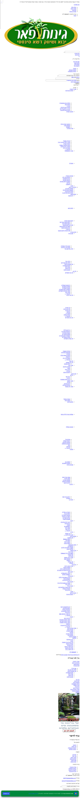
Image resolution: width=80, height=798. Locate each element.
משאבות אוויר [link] (66, 578)
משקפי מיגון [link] (70, 635)
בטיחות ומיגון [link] (70, 629)
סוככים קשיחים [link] (66, 442)
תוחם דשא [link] (70, 208)
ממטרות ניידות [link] (66, 148)
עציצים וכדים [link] (70, 464)
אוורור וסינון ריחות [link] (68, 566)
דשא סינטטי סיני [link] (66, 223)
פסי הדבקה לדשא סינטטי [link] (64, 230)
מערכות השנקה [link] (66, 588)
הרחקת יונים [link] (67, 618)
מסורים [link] (68, 354)
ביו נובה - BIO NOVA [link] (64, 614)
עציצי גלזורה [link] (67, 478)
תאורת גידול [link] (70, 586)
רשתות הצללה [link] (66, 441)
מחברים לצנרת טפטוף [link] (65, 145)
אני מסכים (6, 793)
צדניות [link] (68, 382)
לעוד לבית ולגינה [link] (68, 535)
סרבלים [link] (71, 563)
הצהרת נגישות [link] (72, 11)
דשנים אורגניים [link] (66, 608)
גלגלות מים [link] (67, 104)
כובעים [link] (68, 560)
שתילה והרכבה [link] (69, 643)
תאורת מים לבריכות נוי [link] (67, 193)
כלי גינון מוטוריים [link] (69, 317)
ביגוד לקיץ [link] (70, 556)
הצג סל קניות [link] (76, 61)
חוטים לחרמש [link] (66, 372)
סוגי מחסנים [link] (70, 537)
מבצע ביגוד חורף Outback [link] (67, 553)
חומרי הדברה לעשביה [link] (65, 622)
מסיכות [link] (71, 632)
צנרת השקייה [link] (70, 128)
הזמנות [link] (74, 68)
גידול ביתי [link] (74, 564)
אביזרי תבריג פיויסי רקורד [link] (64, 142)
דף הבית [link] (77, 654)
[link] (1, 1)
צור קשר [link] (74, 756)
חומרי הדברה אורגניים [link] (65, 619)
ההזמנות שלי (76, 75)
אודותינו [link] (74, 754)
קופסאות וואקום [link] (66, 574)
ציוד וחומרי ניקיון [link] (69, 649)
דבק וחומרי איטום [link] (69, 646)
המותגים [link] (74, 10)
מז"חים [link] (68, 183)
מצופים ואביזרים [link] (69, 188)
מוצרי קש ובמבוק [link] (69, 386)
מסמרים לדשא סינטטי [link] (64, 226)
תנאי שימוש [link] (73, 761)
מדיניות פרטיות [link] (72, 771)
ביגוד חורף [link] (70, 552)
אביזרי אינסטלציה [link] (69, 150)
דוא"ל (78, 78)
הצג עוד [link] (67, 149)
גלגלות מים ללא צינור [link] (65, 110)
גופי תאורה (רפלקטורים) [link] (64, 587)
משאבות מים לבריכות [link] (68, 190)
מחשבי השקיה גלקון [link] (65, 124)
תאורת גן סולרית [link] (66, 512)
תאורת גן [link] (71, 499)
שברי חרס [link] (67, 267)
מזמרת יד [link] (68, 313)
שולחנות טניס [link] (70, 549)
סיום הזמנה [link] (76, 63)
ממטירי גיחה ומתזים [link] (65, 146)
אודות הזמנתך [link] (73, 767)
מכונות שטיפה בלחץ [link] (65, 355)
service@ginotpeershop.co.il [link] (69, 780)
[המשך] (60, 786)
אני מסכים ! (76, 4)
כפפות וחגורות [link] (69, 631)
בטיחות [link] (68, 371)
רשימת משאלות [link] (72, 768)
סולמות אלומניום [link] (66, 463)
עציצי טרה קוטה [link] (66, 477)
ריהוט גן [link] (71, 484)
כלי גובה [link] (71, 361)
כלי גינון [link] (74, 271)
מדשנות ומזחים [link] (66, 180)
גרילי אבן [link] (68, 376)
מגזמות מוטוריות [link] (66, 333)
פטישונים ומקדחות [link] (65, 352)
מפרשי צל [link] (67, 439)
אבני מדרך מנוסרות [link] (65, 246)
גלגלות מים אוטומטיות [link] (65, 103)
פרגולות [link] (68, 446)
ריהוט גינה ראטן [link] (66, 496)
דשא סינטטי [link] (73, 194)
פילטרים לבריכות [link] (69, 191)
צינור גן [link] (68, 106)
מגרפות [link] (68, 312)
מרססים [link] (68, 624)
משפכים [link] (68, 127)
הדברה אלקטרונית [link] (65, 611)
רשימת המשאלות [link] (72, 71)
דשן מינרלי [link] (67, 612)
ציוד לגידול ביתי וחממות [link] (67, 642)
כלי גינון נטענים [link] (69, 362)
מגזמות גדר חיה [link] (66, 358)
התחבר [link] (77, 77)
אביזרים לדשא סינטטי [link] (68, 225)
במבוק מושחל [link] (67, 399)
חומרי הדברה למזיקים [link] (65, 621)
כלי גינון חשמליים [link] (69, 272)
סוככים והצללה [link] (69, 427)
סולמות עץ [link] (67, 462)
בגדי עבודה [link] (70, 561)
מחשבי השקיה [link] (69, 111)
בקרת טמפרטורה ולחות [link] (64, 577)
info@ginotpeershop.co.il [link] (69, 778)
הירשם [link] (73, 77)
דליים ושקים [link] (70, 645)
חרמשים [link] (68, 356)
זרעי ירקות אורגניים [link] (65, 522)
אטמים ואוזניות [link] (69, 633)
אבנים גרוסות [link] (67, 270)
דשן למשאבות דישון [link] (65, 607)
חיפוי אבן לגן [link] (73, 232)
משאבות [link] (68, 184)
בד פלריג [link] (68, 229)
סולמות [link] (71, 449)
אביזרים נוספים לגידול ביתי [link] (63, 583)
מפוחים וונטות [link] (66, 567)
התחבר (77, 83)
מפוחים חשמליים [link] (66, 286)
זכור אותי (75, 85)
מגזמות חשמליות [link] (66, 288)
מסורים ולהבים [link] (66, 366)
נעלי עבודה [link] (70, 554)
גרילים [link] (71, 375)
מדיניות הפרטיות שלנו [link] (33, 793)
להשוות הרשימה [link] (72, 770)
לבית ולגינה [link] (73, 373)
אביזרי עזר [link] (67, 292)
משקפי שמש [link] (67, 559)
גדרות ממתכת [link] (69, 639)
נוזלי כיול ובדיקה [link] (66, 580)
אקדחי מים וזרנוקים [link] (65, 107)
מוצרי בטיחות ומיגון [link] (71, 628)
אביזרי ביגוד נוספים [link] (68, 557)
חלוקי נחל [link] (67, 261)
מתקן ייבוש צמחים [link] (65, 573)
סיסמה (77, 80)
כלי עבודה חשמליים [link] (68, 338)
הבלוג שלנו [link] (73, 7)
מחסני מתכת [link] (67, 543)
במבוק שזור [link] (67, 400)
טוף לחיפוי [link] (67, 268)
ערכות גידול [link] (70, 581)
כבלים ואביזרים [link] (66, 518)
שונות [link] (71, 185)
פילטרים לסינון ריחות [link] (65, 569)
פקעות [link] (68, 525)
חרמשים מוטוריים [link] (66, 331)
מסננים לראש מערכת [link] (65, 181)
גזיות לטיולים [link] (67, 383)
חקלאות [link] (74, 638)
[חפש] (64, 52)
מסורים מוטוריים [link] (66, 337)
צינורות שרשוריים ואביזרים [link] (63, 570)
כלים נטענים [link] (67, 364)
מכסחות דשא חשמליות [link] (64, 289)
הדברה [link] (71, 616)
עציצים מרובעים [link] (66, 481)
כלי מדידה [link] (67, 310)
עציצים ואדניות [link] (66, 480)
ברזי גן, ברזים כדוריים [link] (65, 108)
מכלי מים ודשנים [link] (69, 648)
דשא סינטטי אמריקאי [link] (65, 222)
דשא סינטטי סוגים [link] (68, 220)
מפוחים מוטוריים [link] (66, 334)
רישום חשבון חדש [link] (75, 82)
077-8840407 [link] (73, 652)
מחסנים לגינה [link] (73, 536)
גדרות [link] (71, 532)
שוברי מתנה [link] (73, 8)
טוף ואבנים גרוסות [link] (68, 264)
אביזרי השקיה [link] (73, 89)
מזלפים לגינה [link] (70, 402)
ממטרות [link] (71, 163)
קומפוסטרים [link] (67, 526)
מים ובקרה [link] (70, 576)
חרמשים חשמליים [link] (65, 285)
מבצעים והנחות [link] (72, 636)
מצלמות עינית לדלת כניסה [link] (67, 414)
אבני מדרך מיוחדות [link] (65, 247)
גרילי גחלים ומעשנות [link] (65, 379)
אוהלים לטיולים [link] (66, 385)
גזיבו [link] (69, 445)
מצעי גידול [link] (67, 527)
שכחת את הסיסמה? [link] (71, 80)
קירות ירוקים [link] (67, 483)
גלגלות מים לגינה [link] (69, 90)
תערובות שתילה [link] (66, 609)
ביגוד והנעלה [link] (73, 550)
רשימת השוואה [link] (72, 70)
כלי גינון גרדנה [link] (66, 309)
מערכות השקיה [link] (69, 176)
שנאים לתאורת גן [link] (66, 515)
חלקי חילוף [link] (67, 369)
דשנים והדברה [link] (69, 594)
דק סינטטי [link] (70, 195)
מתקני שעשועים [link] (72, 544)
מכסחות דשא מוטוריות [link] (64, 335)
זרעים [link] (71, 520)
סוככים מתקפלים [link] (66, 443)
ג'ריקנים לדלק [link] (67, 330)
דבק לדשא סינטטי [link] (65, 227)
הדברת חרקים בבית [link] (65, 625)
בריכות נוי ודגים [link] (72, 187)
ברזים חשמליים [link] (66, 178)
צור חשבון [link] (74, 746)
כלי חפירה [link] (67, 307)
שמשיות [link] (68, 498)
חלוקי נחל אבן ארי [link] (69, 248)
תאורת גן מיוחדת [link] (66, 516)
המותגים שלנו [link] (73, 759)
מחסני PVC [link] (67, 542)
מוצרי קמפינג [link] (70, 381)
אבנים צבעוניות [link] (66, 265)
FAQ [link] (75, 15)
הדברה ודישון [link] (73, 593)
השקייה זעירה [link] (66, 143)
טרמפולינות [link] (70, 546)
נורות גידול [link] (67, 590)
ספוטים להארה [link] (66, 519)
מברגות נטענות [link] (66, 351)
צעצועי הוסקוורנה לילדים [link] (67, 547)
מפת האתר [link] (73, 760)
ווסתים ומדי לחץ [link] (66, 177)
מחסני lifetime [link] (66, 539)
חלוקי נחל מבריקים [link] (65, 262)
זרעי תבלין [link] (67, 529)
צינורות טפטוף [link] (66, 141)
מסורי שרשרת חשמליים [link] (64, 291)
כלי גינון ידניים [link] (70, 295)
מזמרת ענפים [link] (67, 314)
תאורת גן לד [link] (67, 513)
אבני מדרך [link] (70, 233)
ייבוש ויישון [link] (70, 571)
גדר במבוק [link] (67, 533)
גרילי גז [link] (68, 378)
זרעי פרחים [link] (67, 523)
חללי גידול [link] (67, 584)
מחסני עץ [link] (68, 540)
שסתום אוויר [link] (67, 125)
